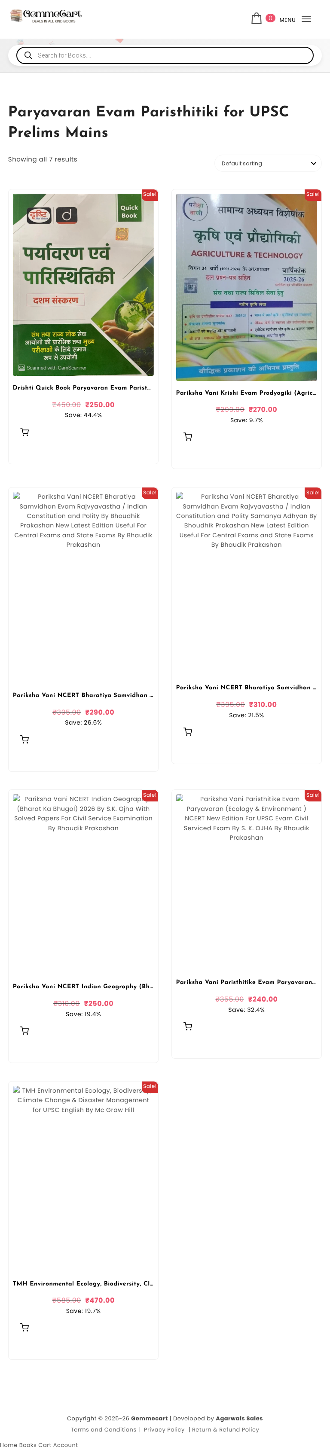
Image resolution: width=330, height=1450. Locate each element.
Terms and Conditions (104, 1430)
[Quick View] (23, 451)
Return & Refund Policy (225, 1430)
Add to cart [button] (24, 431)
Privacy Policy (164, 1430)
